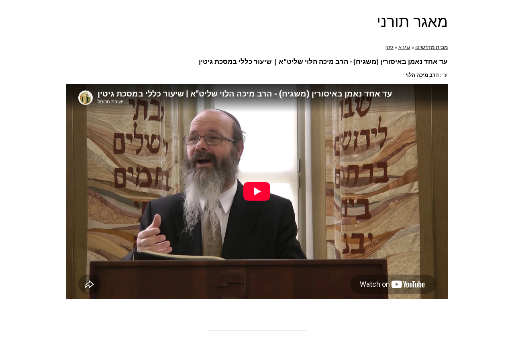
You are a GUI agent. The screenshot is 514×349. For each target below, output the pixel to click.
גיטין (389, 47)
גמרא (404, 47)
